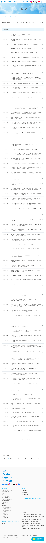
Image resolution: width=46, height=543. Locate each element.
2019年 (11, 461)
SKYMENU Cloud (7, 508)
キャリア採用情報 (25, 494)
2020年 (4, 461)
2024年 (18, 458)
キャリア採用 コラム (25, 509)
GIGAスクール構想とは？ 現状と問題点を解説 (30, 521)
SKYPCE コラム (24, 502)
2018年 (18, 461)
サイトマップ (4, 535)
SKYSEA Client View (7, 491)
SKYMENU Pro (6, 517)
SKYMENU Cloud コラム (26, 507)
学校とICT (3, 523)
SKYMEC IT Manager (7, 500)
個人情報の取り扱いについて (13, 535)
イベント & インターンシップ (27, 492)
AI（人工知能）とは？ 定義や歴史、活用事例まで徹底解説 (31, 519)
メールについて (16, 537)
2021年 (39, 458)
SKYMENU (4, 505)
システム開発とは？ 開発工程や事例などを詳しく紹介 (31, 514)
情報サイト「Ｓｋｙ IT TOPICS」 (27, 500)
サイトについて (22, 535)
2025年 (11, 458)
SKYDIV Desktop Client (6, 497)
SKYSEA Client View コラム (27, 505)
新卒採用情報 (24, 490)
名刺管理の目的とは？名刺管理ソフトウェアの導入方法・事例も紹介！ (33, 526)
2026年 (4, 458)
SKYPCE (3, 494)
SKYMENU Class (6, 514)
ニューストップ (6, 455)
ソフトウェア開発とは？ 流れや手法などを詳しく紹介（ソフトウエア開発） (32, 512)
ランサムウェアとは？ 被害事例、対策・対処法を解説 (31, 528)
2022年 (32, 458)
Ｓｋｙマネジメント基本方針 (32, 535)
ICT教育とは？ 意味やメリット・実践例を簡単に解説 (31, 523)
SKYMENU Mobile (7, 511)
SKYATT (5, 503)
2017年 (25, 461)
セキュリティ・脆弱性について (7, 537)
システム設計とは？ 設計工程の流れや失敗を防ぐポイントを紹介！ (33, 517)
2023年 (25, 458)
